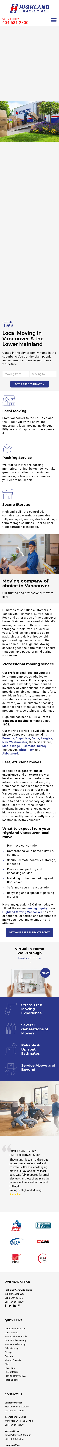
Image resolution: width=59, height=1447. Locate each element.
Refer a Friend (12, 1380)
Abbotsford (10, 753)
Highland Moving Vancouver (22, 912)
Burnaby (8, 738)
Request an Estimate (15, 1328)
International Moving (15, 1344)
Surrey (42, 746)
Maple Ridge (11, 746)
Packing (9, 1356)
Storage (9, 1352)
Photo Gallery (11, 1372)
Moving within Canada (16, 1336)
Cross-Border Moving (15, 1340)
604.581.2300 (15, 22)
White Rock (26, 749)
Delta (35, 738)
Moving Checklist (13, 1360)
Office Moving (12, 1348)
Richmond (29, 746)
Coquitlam (23, 738)
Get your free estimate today (29, 932)
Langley (46, 738)
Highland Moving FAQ (15, 1376)
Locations (10, 1368)
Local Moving (11, 1332)
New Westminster (14, 742)
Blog (7, 1364)
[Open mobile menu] (54, 20)
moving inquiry (37, 908)
